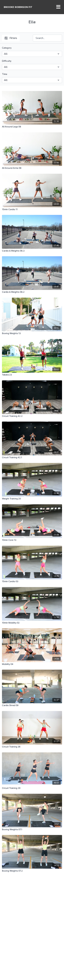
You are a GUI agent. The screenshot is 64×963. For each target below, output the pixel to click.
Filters (13, 38)
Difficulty (6, 61)
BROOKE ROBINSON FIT (18, 7)
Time (4, 74)
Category (6, 47)
